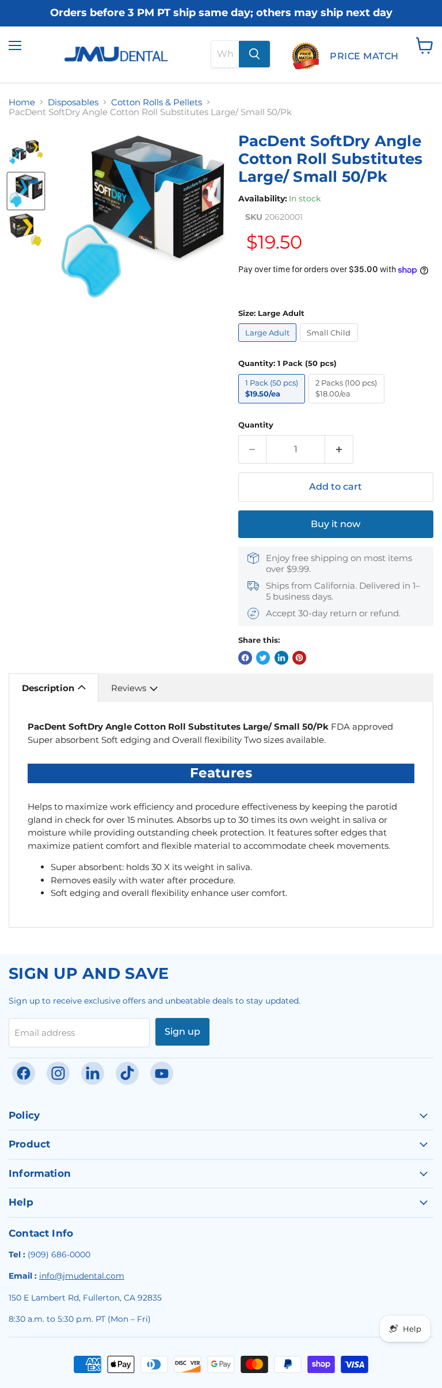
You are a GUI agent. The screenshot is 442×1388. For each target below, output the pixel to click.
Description (48, 687)
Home (22, 102)
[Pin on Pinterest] (299, 658)
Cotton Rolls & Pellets (156, 102)
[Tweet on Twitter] (263, 658)
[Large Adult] (269, 344)
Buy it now (335, 523)
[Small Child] (330, 344)
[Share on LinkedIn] (281, 658)
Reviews (128, 687)
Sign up (182, 1031)
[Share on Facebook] (245, 658)
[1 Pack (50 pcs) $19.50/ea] (273, 406)
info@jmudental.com (81, 1276)
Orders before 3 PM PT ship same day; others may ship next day (221, 13)
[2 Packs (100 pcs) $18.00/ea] (348, 406)
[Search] (254, 54)
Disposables (73, 102)
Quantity (255, 425)
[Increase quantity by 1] (339, 449)
